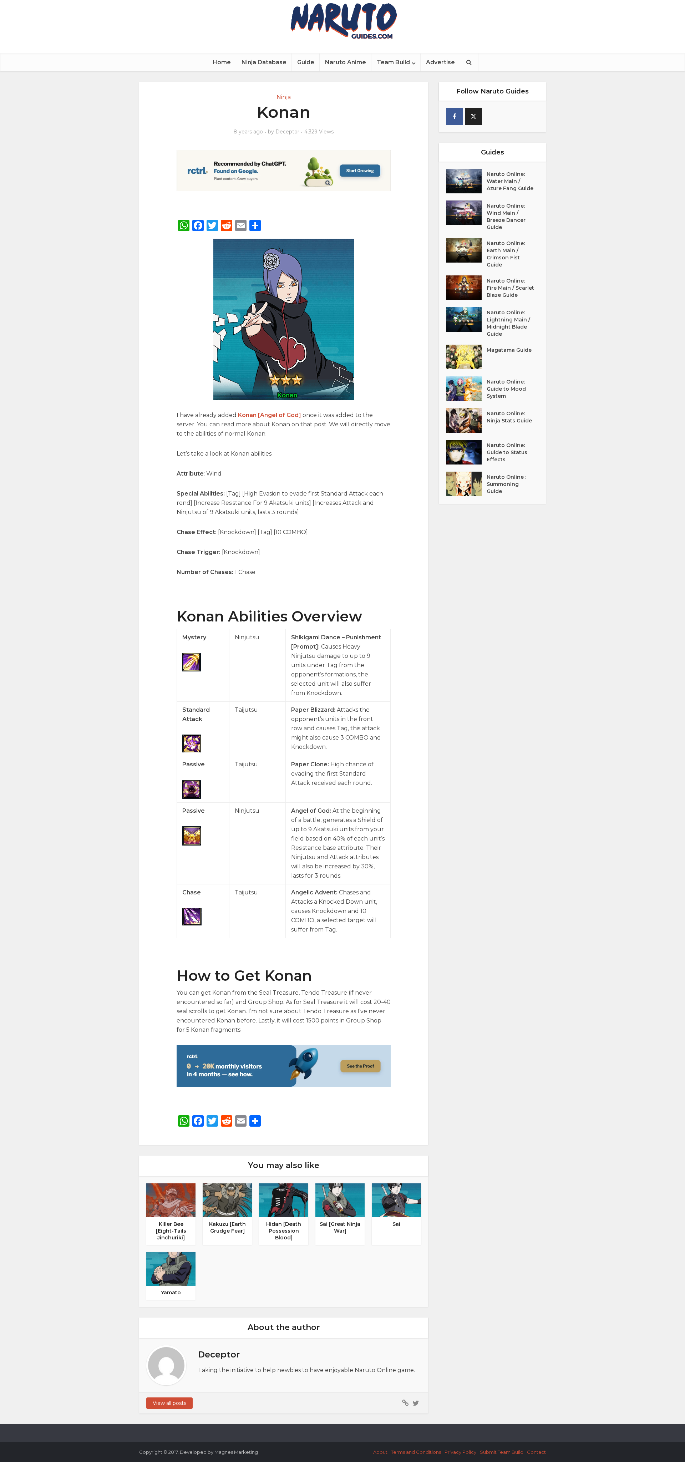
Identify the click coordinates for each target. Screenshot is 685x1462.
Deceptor (287, 131)
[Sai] (396, 1200)
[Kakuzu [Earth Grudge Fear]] (227, 1200)
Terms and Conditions (416, 1452)
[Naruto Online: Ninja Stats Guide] (466, 420)
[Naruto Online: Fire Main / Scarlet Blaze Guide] (466, 287)
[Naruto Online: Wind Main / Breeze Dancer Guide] (466, 212)
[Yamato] (171, 1268)
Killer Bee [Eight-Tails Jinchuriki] (171, 1231)
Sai (396, 1224)
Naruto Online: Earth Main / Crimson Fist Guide (506, 254)
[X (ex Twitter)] (473, 116)
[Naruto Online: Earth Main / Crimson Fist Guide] (466, 250)
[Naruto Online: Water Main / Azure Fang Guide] (466, 181)
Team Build (393, 62)
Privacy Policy (460, 1452)
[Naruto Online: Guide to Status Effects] (466, 452)
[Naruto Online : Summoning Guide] (466, 484)
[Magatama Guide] (466, 357)
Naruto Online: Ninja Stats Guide (509, 417)
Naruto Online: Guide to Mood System (506, 389)
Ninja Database (264, 62)
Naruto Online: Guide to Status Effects (507, 452)
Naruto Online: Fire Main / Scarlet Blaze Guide (510, 288)
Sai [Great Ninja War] (340, 1227)
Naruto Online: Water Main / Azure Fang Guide (510, 181)
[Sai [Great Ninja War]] (340, 1200)
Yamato (171, 1292)
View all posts (169, 1403)
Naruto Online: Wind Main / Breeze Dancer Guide (506, 216)
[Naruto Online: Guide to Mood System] (466, 388)
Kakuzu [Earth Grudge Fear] (227, 1227)
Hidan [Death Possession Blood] (283, 1231)
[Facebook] (454, 116)
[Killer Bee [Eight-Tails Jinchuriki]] (171, 1200)
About (380, 1452)
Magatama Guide (509, 350)
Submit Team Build (501, 1452)
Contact (536, 1452)
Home (222, 62)
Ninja (283, 97)
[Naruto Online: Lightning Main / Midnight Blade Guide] (466, 319)
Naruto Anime (345, 62)
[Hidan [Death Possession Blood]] (283, 1200)
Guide (305, 62)
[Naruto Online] (342, 20)
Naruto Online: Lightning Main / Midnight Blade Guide (508, 323)
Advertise (440, 62)
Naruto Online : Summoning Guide (506, 484)
